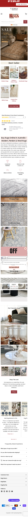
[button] (23, 117)
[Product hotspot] (23, 373)
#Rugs (14, 392)
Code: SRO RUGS (22, 5)
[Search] (25, 21)
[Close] (25, 248)
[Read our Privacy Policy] (25, 265)
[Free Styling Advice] (20, 172)
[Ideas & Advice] (7, 172)
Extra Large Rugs (14, 106)
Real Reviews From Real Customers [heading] (13, 115)
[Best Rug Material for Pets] (11, 409)
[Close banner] (26, 3)
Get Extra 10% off (14, 267)
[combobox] (3, 258)
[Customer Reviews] (7, 163)
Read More (14, 131)
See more (13, 439)
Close (14, 269)
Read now (10, 433)
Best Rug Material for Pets (10, 418)
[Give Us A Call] (20, 163)
